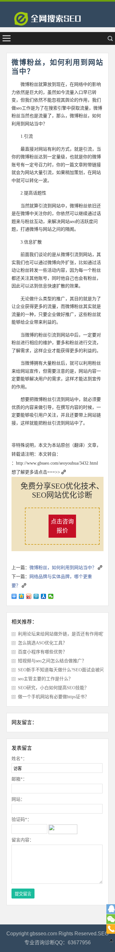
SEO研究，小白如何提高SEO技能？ (53, 687)
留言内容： (23, 840)
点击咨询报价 (62, 526)
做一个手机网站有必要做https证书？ (53, 696)
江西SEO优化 (57, 21)
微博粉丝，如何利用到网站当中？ (62, 567)
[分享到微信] (51, 596)
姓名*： (19, 758)
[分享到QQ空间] (21, 596)
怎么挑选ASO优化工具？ (42, 643)
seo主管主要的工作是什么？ (45, 678)
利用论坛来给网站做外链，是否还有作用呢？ (62, 634)
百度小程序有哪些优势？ (42, 652)
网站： (18, 799)
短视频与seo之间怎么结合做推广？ (52, 660)
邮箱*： (19, 779)
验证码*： (22, 819)
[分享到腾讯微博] (36, 596)
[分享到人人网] (43, 596)
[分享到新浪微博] (29, 596)
